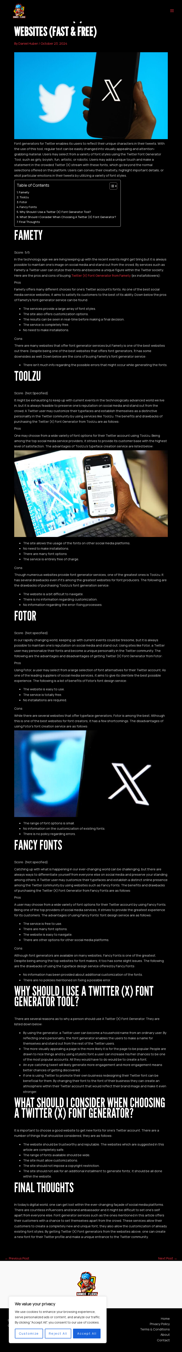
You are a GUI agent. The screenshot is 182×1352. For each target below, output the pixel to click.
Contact (163, 1340)
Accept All (87, 1333)
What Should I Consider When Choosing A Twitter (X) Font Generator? (68, 217)
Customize (29, 1333)
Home (165, 1318)
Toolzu (24, 197)
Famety (24, 192)
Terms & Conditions (155, 1329)
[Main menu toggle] (172, 10)
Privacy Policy (160, 1324)
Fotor (23, 202)
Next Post (167, 1258)
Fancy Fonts (28, 207)
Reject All (58, 1333)
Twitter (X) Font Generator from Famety (101, 275)
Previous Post (17, 1258)
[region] (58, 1319)
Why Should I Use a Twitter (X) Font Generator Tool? (55, 212)
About (165, 1334)
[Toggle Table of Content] (111, 186)
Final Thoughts (29, 222)
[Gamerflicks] (19, 10)
